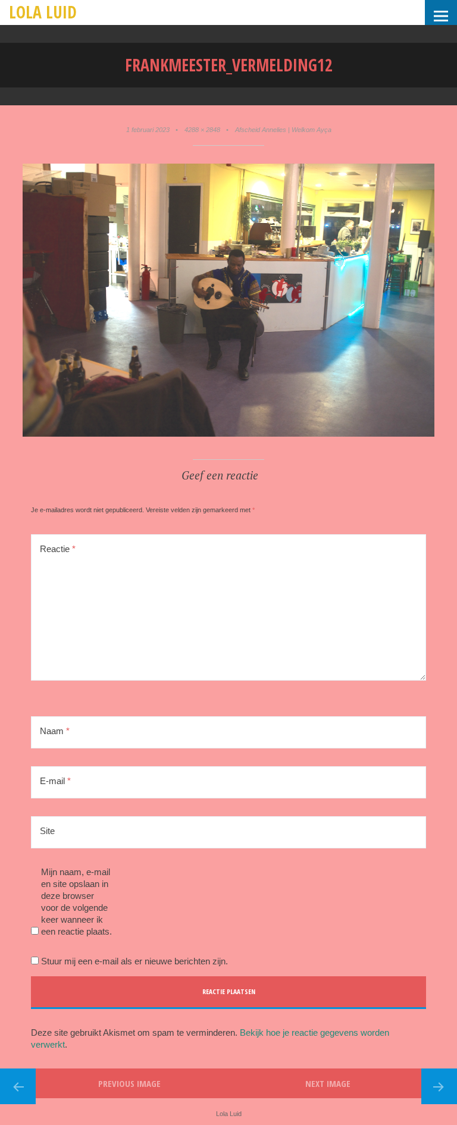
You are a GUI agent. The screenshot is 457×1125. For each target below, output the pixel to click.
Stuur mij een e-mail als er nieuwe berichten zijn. (134, 961)
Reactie (58, 549)
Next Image (327, 1083)
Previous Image (129, 1083)
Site (47, 831)
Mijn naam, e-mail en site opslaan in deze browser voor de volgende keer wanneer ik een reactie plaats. (76, 901)
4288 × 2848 (202, 129)
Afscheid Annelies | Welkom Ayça (283, 129)
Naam (55, 731)
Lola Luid (43, 12)
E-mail (55, 781)
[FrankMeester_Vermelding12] (228, 434)
